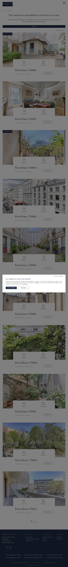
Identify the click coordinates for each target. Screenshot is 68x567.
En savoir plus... (25, 284)
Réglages (23, 287)
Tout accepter (11, 287)
